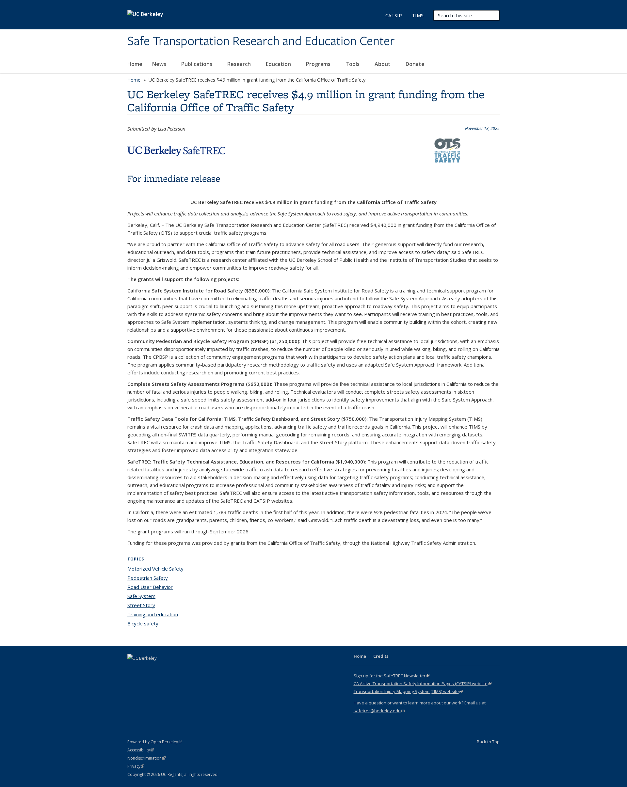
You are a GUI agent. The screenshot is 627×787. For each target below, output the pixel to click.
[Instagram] (171, 669)
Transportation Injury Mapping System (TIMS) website (408, 691)
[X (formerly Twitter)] (133, 669)
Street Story (141, 605)
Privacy (135, 766)
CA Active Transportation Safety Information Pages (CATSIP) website (422, 683)
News (160, 64)
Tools (353, 64)
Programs (319, 64)
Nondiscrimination (146, 758)
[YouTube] (158, 669)
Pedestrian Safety (147, 578)
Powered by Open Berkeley (154, 742)
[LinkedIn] (146, 669)
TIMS (418, 15)
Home (134, 64)
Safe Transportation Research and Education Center (260, 41)
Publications (197, 64)
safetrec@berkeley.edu (379, 711)
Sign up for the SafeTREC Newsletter (391, 676)
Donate (415, 64)
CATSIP (393, 15)
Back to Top (488, 742)
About (383, 64)
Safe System (141, 596)
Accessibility (140, 750)
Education (279, 64)
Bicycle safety (142, 623)
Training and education (152, 614)
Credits (380, 656)
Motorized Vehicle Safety (155, 568)
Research (239, 64)
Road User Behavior (150, 587)
